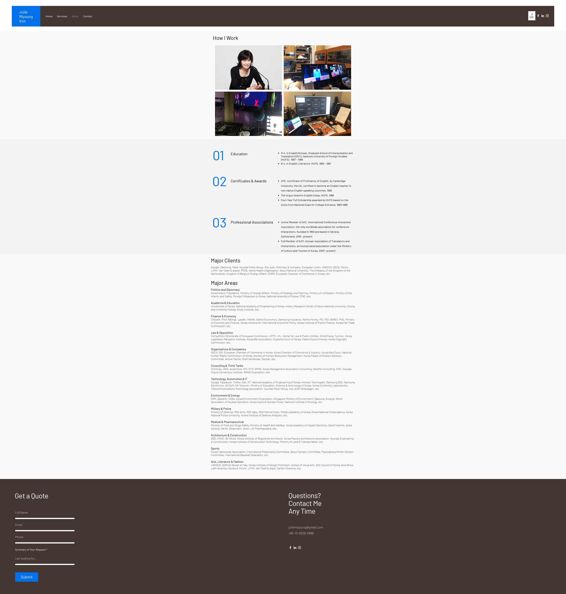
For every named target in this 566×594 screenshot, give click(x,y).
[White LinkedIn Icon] (543, 16)
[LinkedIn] (295, 548)
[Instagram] (299, 548)
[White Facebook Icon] (538, 16)
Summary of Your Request (30, 549)
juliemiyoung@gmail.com (305, 527)
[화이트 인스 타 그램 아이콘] (547, 16)
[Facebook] (290, 548)
